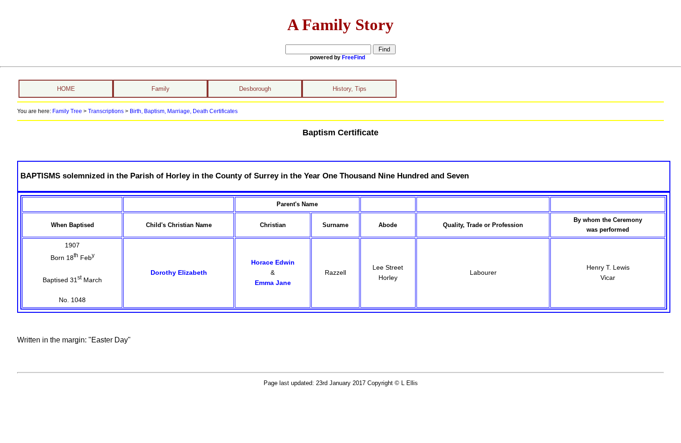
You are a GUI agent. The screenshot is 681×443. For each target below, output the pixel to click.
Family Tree (67, 111)
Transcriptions (106, 111)
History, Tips (349, 88)
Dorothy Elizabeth (179, 272)
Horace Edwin (273, 262)
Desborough (255, 88)
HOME (66, 88)
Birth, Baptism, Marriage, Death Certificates (183, 111)
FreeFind (353, 57)
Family (160, 88)
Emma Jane (273, 282)
